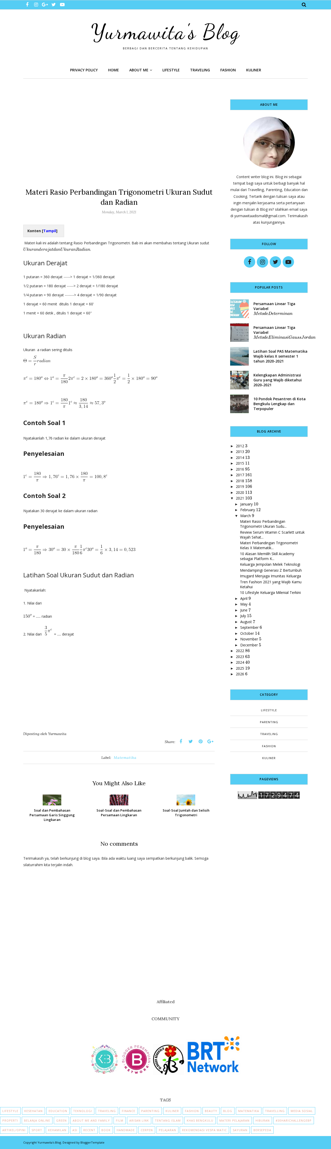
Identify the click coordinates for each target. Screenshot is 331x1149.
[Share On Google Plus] (210, 741)
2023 (240, 656)
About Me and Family (91, 1120)
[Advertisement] (119, 135)
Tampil (49, 230)
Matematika (125, 757)
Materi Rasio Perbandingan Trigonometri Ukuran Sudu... (263, 524)
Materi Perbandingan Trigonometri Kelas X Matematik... (269, 545)
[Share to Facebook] (181, 741)
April (243, 598)
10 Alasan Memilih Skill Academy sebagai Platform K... (267, 556)
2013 (240, 451)
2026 (240, 673)
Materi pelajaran (234, 1120)
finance (128, 1111)
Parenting (269, 722)
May (243, 604)
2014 (240, 457)
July (243, 615)
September (249, 627)
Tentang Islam (168, 1120)
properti (10, 1120)
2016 (240, 469)
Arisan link (139, 1120)
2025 (240, 668)
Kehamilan (57, 1130)
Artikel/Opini (14, 1130)
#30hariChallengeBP (294, 1120)
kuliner (269, 758)
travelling (275, 1111)
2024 (240, 662)
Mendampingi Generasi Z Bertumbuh (271, 570)
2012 (240, 445)
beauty (211, 1111)
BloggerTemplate (92, 1142)
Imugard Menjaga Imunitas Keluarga (270, 575)
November (249, 639)
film (119, 1120)
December (249, 644)
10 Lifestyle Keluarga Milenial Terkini (270, 592)
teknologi (82, 1111)
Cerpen (147, 1130)
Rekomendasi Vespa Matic (204, 1130)
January (246, 504)
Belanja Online (37, 1120)
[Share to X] (190, 741)
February (247, 509)
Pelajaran (167, 1130)
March (245, 515)
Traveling (269, 734)
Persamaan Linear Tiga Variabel (274, 308)
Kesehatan (33, 1111)
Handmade (126, 1130)
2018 (240, 480)
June (243, 610)
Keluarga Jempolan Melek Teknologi (270, 564)
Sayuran (240, 1130)
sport (37, 1130)
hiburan (262, 1120)
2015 (240, 463)
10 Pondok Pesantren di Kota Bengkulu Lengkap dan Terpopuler (279, 403)
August (246, 621)
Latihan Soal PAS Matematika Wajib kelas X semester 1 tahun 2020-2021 (280, 356)
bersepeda (262, 1130)
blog (227, 1111)
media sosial (302, 1111)
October (247, 633)
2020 (240, 492)
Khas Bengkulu (200, 1120)
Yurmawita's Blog (165, 31)
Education (58, 1111)
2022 (240, 650)
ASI (74, 1130)
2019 (240, 486)
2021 (240, 498)
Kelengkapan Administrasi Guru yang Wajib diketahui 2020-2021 (277, 380)
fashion (269, 746)
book (106, 1130)
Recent (89, 1130)
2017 (240, 474)
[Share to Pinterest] (200, 741)
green (61, 1120)
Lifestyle (269, 710)
